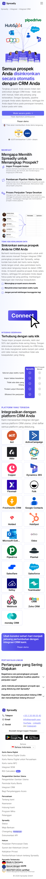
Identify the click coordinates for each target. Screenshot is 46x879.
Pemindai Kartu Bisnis (12, 783)
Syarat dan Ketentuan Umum (15, 847)
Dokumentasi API (10, 835)
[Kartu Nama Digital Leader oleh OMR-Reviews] (19, 133)
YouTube (27, 723)
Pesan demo (23, 121)
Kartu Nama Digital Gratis (13, 755)
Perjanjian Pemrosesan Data (15, 843)
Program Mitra (8, 811)
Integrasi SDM (8, 767)
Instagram (31, 726)
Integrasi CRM (8, 787)
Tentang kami (8, 799)
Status (5, 823)
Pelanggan (7, 815)
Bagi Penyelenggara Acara (14, 791)
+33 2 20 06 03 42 (32, 715)
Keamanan (7, 803)
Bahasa (23, 744)
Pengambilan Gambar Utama (15, 779)
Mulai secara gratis (22, 113)
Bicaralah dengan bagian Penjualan (23, 731)
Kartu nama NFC (9, 763)
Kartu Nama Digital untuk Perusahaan (19, 759)
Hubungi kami (8, 807)
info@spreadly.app (32, 719)
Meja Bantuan (8, 827)
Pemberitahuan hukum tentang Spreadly (20, 855)
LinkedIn (37, 723)
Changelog (7, 831)
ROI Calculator (8, 771)
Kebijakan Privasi (10, 851)
